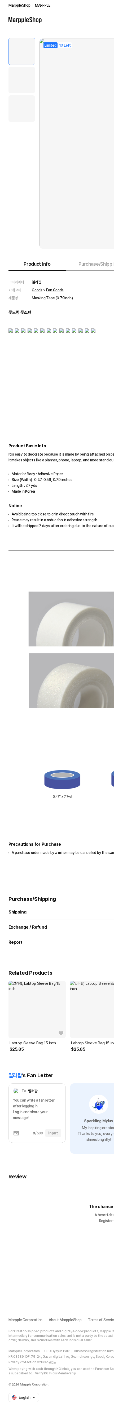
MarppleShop (19, 5)
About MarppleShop (65, 1320)
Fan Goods (54, 290)
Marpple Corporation (25, 1320)
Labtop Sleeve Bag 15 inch (33, 1043)
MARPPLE (43, 5)
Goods (37, 290)
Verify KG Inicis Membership (55, 1373)
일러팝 (36, 282)
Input (53, 1133)
